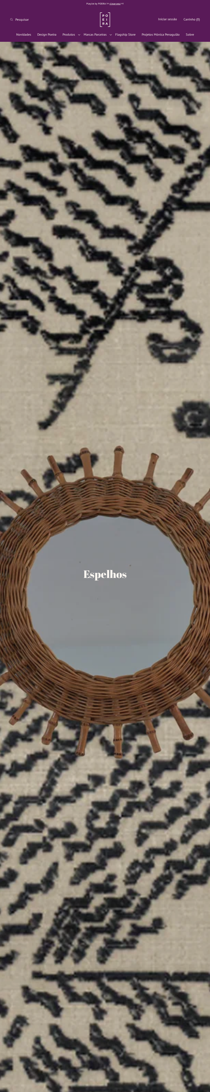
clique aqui (115, 3)
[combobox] (23, 19)
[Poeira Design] (105, 19)
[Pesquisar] (12, 19)
